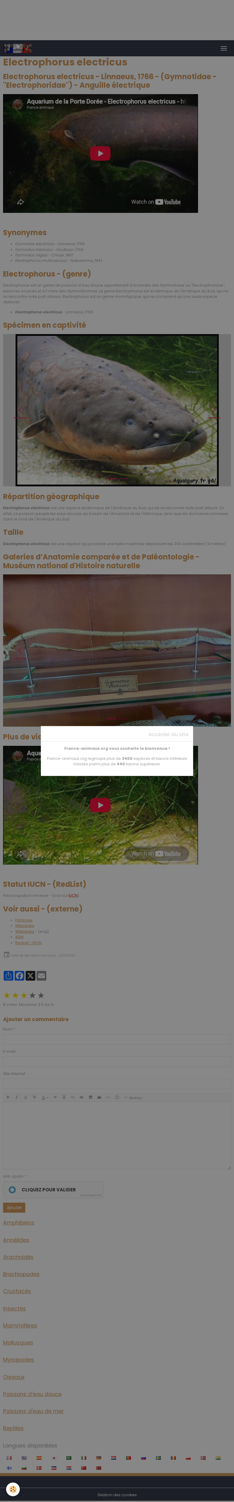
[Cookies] (13, 1489)
